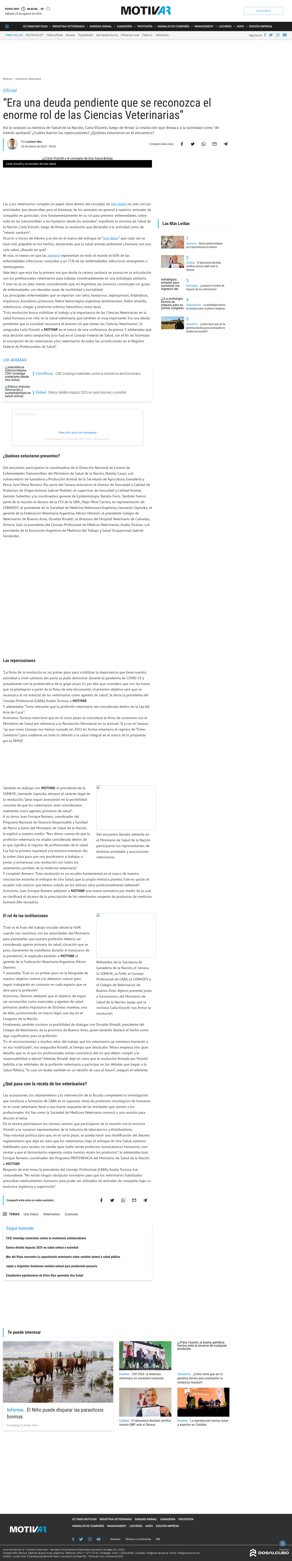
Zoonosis (71, 1214)
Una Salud (118, 204)
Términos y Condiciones (138, 1539)
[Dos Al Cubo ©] (269, 1556)
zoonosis (53, 255)
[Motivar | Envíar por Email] (215, 144)
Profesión (144, 26)
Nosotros (115, 1539)
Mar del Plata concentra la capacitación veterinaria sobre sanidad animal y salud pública (63, 1257)
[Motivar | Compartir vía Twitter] (193, 144)
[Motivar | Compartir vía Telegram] (225, 144)
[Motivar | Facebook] (265, 35)
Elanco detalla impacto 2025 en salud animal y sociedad (42, 1247)
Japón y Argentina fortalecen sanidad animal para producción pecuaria (51, 1266)
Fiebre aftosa (54, 35)
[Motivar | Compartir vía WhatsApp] (204, 144)
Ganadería (124, 26)
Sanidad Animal (101, 26)
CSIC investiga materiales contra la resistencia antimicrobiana (46, 1238)
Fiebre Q (147, 35)
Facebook (73, 1539)
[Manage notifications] (282, 1543)
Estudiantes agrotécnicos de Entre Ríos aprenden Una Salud (44, 1275)
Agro (240, 26)
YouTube (99, 1539)
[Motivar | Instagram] (277, 35)
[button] (263, 11)
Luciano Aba (34, 141)
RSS (158, 1539)
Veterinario (162, 35)
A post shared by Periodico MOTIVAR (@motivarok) (77, 439)
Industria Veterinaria (68, 26)
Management (204, 26)
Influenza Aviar (130, 35)
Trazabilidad (85, 35)
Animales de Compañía (173, 26)
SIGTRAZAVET (35, 35)
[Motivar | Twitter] (271, 34)
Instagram (90, 1539)
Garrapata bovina (107, 35)
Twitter (81, 1539)
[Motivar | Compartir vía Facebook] (182, 144)
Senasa (70, 35)
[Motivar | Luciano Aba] (12, 148)
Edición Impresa (260, 26)
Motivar (8, 78)
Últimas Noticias (35, 26)
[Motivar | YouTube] (284, 34)
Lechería (225, 26)
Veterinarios (51, 1214)
